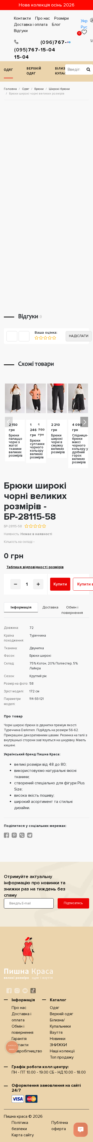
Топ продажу (62, 1057)
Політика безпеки (20, 1125)
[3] (45, 337)
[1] (36, 337)
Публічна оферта (59, 1125)
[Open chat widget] (80, 1129)
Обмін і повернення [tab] (72, 610)
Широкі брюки (59, 89)
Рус (84, 27)
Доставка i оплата (31, 24)
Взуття (56, 1032)
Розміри (61, 18)
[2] (40, 337)
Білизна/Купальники (60, 1023)
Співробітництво (27, 1051)
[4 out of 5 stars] (39, 526)
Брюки (39, 89)
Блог (56, 24)
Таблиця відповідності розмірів (35, 567)
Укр (84, 21)
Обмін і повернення (22, 1029)
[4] (49, 337)
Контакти (22, 18)
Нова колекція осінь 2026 (46, 5)
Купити (60, 584)
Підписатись (73, 903)
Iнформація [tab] (21, 607)
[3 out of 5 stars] (35, 526)
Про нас (42, 18)
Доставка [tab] (48, 607)
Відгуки (21, 30)
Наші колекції (62, 1051)
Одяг (8, 70)
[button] (84, 422)
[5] (54, 337)
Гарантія (19, 1038)
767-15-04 (27, 53)
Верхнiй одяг (34, 71)
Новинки (57, 1038)
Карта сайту (23, 1135)
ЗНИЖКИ (58, 1044)
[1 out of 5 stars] (26, 526)
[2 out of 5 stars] (30, 526)
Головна (10, 89)
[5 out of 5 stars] (44, 526)
